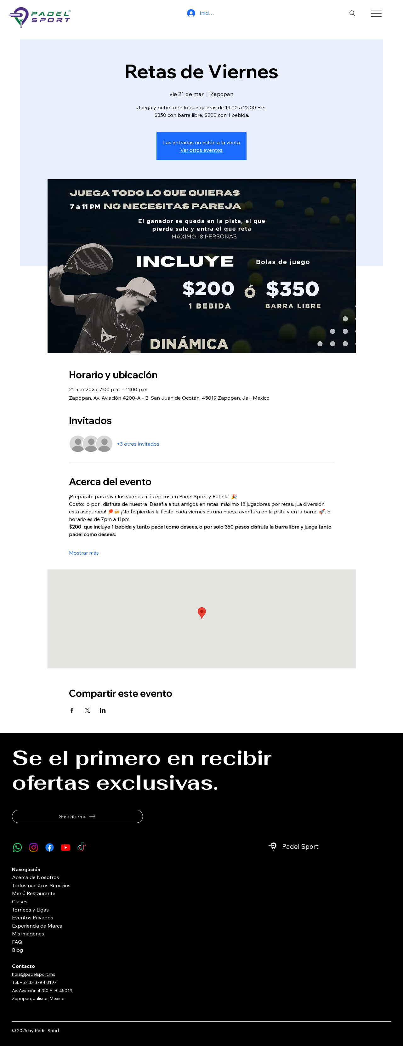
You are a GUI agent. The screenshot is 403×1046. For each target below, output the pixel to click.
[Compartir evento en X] (87, 710)
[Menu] (376, 13)
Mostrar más (84, 553)
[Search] (352, 13)
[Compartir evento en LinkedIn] (103, 710)
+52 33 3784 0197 (39, 982)
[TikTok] (81, 847)
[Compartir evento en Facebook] (72, 710)
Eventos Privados (32, 917)
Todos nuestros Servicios (41, 885)
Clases (19, 901)
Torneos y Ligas (30, 909)
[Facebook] (49, 847)
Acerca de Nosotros (35, 877)
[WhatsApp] (17, 847)
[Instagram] (33, 847)
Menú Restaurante (33, 893)
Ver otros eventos (201, 150)
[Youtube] (65, 847)
